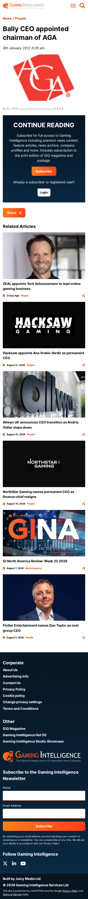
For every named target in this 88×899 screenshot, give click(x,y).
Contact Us (12, 683)
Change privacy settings (22, 702)
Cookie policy (14, 696)
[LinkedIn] (14, 863)
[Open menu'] (73, 5)
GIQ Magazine (14, 729)
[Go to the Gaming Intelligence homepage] (23, 6)
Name (7, 787)
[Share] (83, 295)
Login (44, 192)
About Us (10, 670)
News (7, 18)
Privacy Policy (14, 689)
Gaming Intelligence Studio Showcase (33, 741)
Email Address (12, 805)
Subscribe (44, 171)
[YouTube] (23, 863)
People (20, 18)
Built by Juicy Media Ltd (22, 879)
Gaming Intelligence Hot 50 (24, 735)
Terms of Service (12, 894)
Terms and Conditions (20, 708)
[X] (5, 863)
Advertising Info (16, 676)
